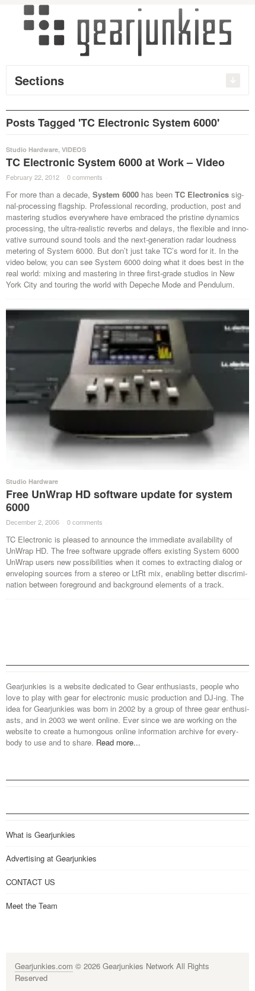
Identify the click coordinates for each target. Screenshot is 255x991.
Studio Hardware (32, 149)
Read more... (118, 742)
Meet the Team (32, 905)
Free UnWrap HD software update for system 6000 (119, 500)
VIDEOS (74, 149)
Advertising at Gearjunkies (51, 858)
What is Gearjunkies (40, 834)
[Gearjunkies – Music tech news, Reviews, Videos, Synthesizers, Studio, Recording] (127, 29)
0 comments (85, 177)
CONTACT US (30, 881)
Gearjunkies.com (44, 965)
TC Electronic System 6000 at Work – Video (115, 162)
